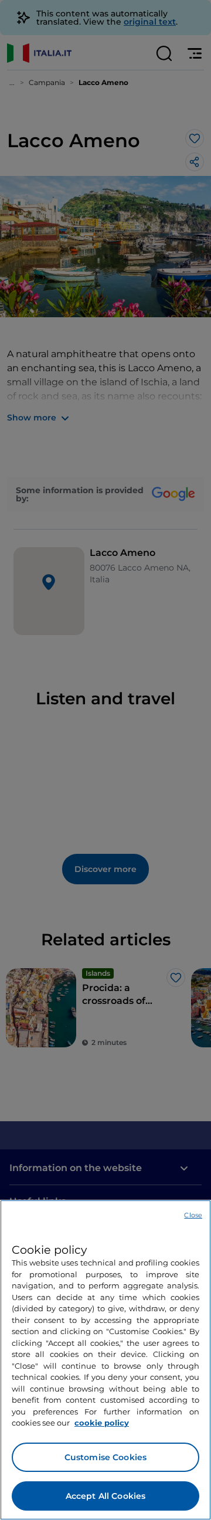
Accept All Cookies (106, 1496)
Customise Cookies (105, 1457)
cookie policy (101, 1422)
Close (193, 1215)
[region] (105, 1360)
